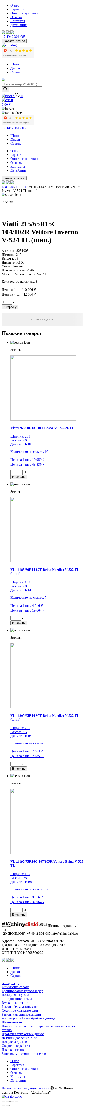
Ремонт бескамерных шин (21, 1006)
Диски (15, 68)
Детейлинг (18, 25)
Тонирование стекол (17, 999)
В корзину (10, 307)
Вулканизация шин (16, 1002)
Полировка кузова (15, 995)
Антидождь (10, 983)
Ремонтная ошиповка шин (21, 1014)
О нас (14, 5)
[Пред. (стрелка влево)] (3, 1105)
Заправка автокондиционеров (24, 1053)
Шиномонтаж (12, 1022)
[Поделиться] (12, 1101)
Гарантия (17, 9)
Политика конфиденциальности (25, 1088)
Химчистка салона (15, 987)
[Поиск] (5, 89)
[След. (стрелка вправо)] (8, 1105)
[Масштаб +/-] (3, 1101)
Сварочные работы (16, 1046)
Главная (8, 187)
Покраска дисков (14, 1042)
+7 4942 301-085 (14, 36)
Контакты (17, 21)
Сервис (15, 72)
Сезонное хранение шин (20, 1010)
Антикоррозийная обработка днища (28, 1018)
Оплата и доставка (24, 13)
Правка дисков (13, 1049)
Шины (15, 64)
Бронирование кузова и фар (22, 991)
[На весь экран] (8, 1101)
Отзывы (16, 17)
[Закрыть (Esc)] (16, 1101)
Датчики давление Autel (20, 1038)
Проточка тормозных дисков (23, 1034)
